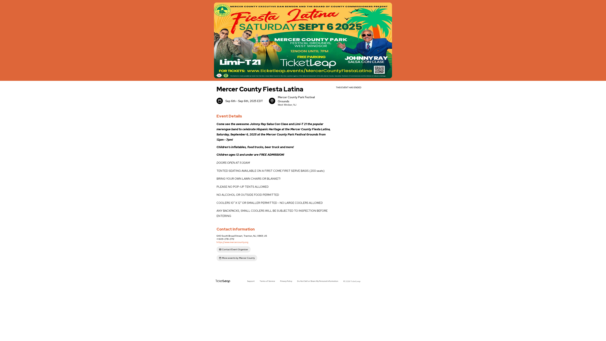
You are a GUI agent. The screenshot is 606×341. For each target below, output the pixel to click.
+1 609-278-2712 (225, 239)
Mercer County (238, 258)
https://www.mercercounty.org (232, 242)
